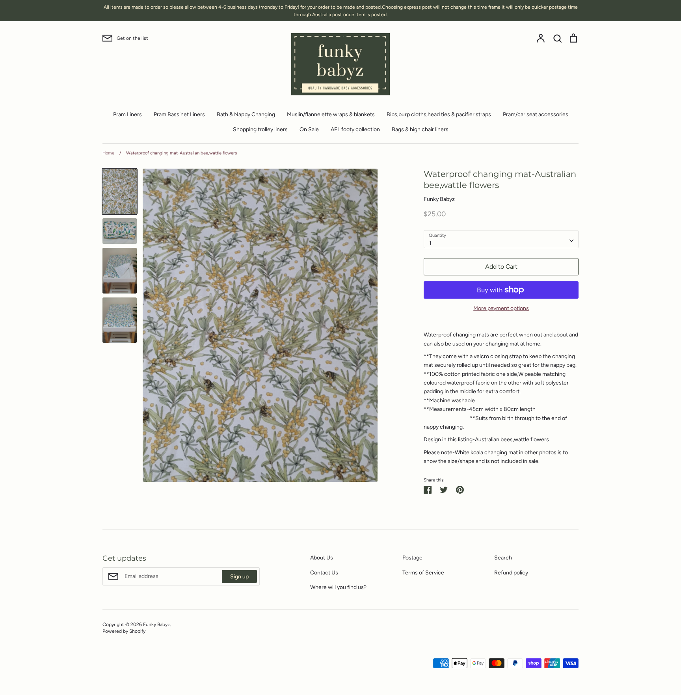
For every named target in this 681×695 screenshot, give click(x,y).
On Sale (309, 129)
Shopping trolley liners (260, 129)
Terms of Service (423, 572)
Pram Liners (127, 114)
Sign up (239, 576)
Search (503, 557)
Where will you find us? (338, 587)
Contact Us (324, 572)
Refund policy (511, 572)
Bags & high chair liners (420, 129)
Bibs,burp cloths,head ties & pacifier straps (439, 114)
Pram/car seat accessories (535, 114)
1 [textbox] (430, 243)
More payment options (501, 308)
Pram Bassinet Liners (179, 114)
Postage (412, 557)
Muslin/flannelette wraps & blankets (331, 114)
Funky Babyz (439, 199)
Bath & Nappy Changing (246, 114)
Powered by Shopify (123, 631)
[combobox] (501, 239)
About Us (321, 557)
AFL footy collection (355, 129)
